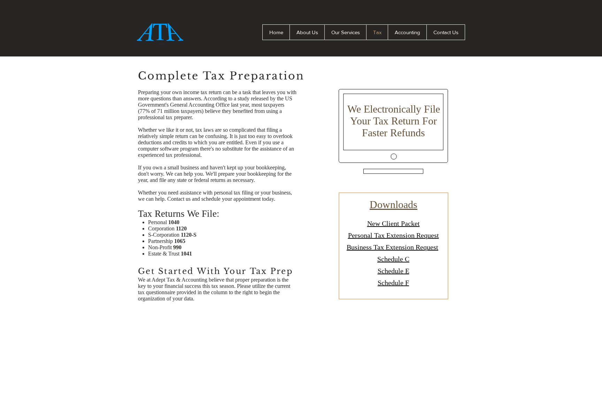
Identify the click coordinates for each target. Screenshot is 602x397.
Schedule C (393, 259)
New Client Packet (393, 223)
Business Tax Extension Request (392, 247)
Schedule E (393, 271)
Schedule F (393, 283)
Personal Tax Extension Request (393, 235)
